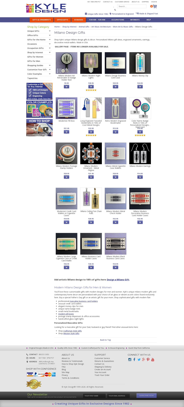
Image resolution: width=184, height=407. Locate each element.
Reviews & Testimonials (72, 361)
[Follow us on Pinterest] (148, 359)
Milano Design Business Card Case (115, 76)
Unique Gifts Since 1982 (97, 14)
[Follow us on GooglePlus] (143, 359)
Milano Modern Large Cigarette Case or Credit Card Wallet (66, 258)
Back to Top (105, 340)
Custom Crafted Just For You (92, 348)
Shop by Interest (69, 26)
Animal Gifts (84, 26)
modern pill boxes (66, 314)
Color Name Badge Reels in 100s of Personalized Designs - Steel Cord (140, 124)
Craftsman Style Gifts (72, 331)
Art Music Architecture (101, 26)
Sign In (154, 2)
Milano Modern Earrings (140, 166)
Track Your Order (102, 375)
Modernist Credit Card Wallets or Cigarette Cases (66, 213)
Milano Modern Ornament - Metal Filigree (91, 168)
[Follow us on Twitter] (139, 359)
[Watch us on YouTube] (153, 359)
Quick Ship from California (139, 348)
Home (57, 26)
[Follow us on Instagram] (130, 359)
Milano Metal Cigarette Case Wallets (116, 167)
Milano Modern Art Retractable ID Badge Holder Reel (66, 77)
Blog (64, 369)
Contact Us (107, 2)
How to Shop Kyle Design (73, 364)
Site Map (65, 372)
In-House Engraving (116, 348)
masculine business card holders (84, 301)
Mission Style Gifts (71, 333)
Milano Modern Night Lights (91, 76)
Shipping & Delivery (103, 367)
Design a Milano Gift (118, 279)
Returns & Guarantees (104, 361)
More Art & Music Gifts (123, 26)
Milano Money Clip (140, 75)
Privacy (65, 375)
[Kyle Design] (46, 8)
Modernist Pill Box (66, 121)
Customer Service (122, 2)
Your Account (100, 372)
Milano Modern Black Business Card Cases (115, 257)
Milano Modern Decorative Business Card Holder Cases (140, 213)
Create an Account (103, 369)
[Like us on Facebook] (134, 359)
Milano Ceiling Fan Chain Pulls (91, 212)
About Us (135, 2)
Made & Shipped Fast (148, 13)
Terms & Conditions (70, 378)
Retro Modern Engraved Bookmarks (115, 122)
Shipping (145, 2)
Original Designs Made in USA (40, 348)
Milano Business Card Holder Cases (91, 257)
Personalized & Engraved (122, 14)
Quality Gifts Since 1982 (67, 348)
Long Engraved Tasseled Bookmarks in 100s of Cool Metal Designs (91, 123)
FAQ (63, 367)
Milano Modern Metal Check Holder (115, 212)
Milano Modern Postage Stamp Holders (66, 167)
